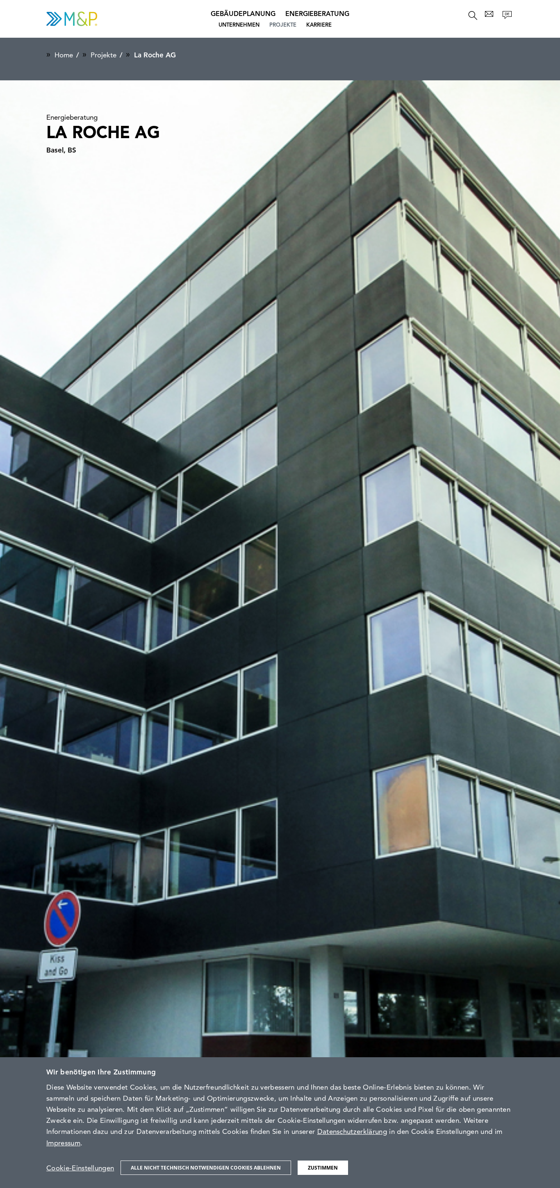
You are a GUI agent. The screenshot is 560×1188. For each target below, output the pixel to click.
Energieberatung (317, 14)
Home (64, 55)
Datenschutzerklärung (352, 1132)
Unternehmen (239, 25)
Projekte (282, 25)
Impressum (63, 1143)
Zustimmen (323, 1167)
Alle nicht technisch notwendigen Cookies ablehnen (206, 1167)
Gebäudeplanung (243, 14)
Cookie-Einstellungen (80, 1168)
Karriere (319, 25)
